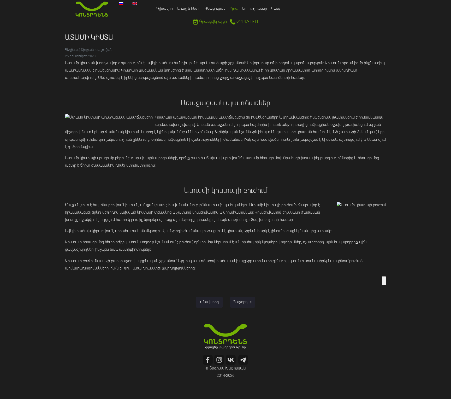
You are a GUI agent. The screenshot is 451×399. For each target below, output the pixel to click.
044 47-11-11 (246, 22)
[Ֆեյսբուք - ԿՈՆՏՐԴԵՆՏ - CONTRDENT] (208, 360)
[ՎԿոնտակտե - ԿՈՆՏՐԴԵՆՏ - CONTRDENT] (230, 360)
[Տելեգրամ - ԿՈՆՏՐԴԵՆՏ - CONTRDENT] (243, 360)
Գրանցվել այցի (212, 22)
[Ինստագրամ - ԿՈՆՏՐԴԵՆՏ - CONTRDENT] (219, 360)
